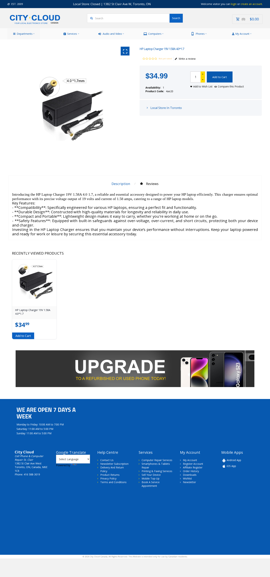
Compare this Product (231, 86)
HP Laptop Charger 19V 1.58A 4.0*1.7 (32, 311)
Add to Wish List (203, 86)
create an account (251, 4)
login (234, 4)
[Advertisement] (38, 521)
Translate (83, 465)
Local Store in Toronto (166, 108)
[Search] (176, 18)
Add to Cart (219, 77)
